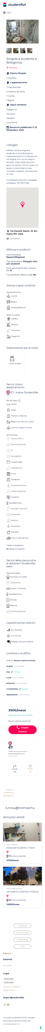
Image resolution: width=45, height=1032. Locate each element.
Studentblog (22, 939)
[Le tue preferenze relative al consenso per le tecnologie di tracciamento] (40, 1027)
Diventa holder (22, 933)
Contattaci (22, 926)
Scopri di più (12, 756)
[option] (22, 32)
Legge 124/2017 (9, 990)
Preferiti (30, 770)
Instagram (8, 1004)
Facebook (5, 1004)
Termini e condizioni (11, 987)
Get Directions (15, 238)
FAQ (22, 946)
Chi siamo (7, 965)
